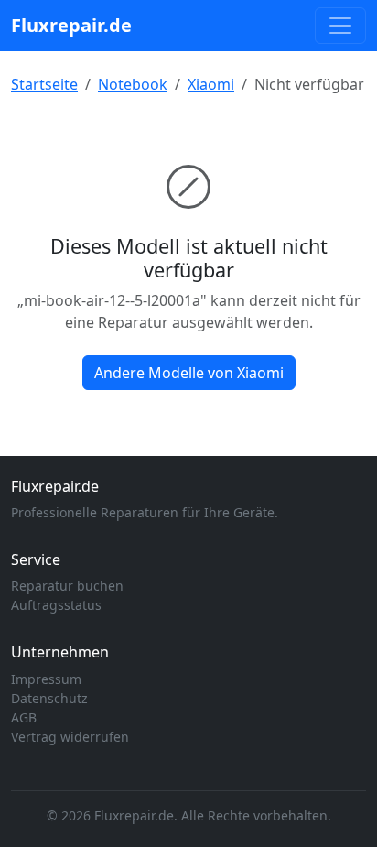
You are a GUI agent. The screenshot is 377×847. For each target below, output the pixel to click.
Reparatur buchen (67, 585)
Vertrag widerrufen (70, 736)
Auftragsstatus (56, 605)
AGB (24, 717)
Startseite (44, 84)
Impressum (46, 679)
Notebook (132, 84)
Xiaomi (211, 84)
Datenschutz (49, 698)
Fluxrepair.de (71, 25)
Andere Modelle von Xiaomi (189, 373)
